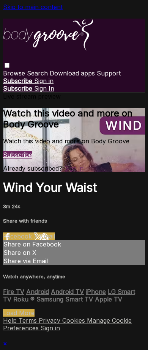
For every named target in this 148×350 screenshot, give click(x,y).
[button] (7, 65)
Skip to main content (33, 7)
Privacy (50, 320)
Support (109, 73)
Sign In (44, 88)
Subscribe (17, 155)
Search (38, 73)
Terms (29, 320)
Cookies (74, 320)
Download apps (72, 73)
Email (47, 236)
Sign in (44, 81)
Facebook (18, 236)
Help (11, 320)
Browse (15, 73)
